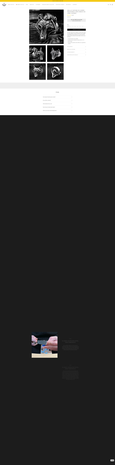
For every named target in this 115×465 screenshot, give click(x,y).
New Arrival (68, 4)
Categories (38, 4)
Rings (27, 4)
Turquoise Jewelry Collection (48, 4)
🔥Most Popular (11, 4)
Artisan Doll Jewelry (60, 4)
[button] (69, 15)
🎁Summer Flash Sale (20, 4)
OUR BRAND (75, 4)
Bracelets (32, 4)
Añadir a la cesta (76, 29)
